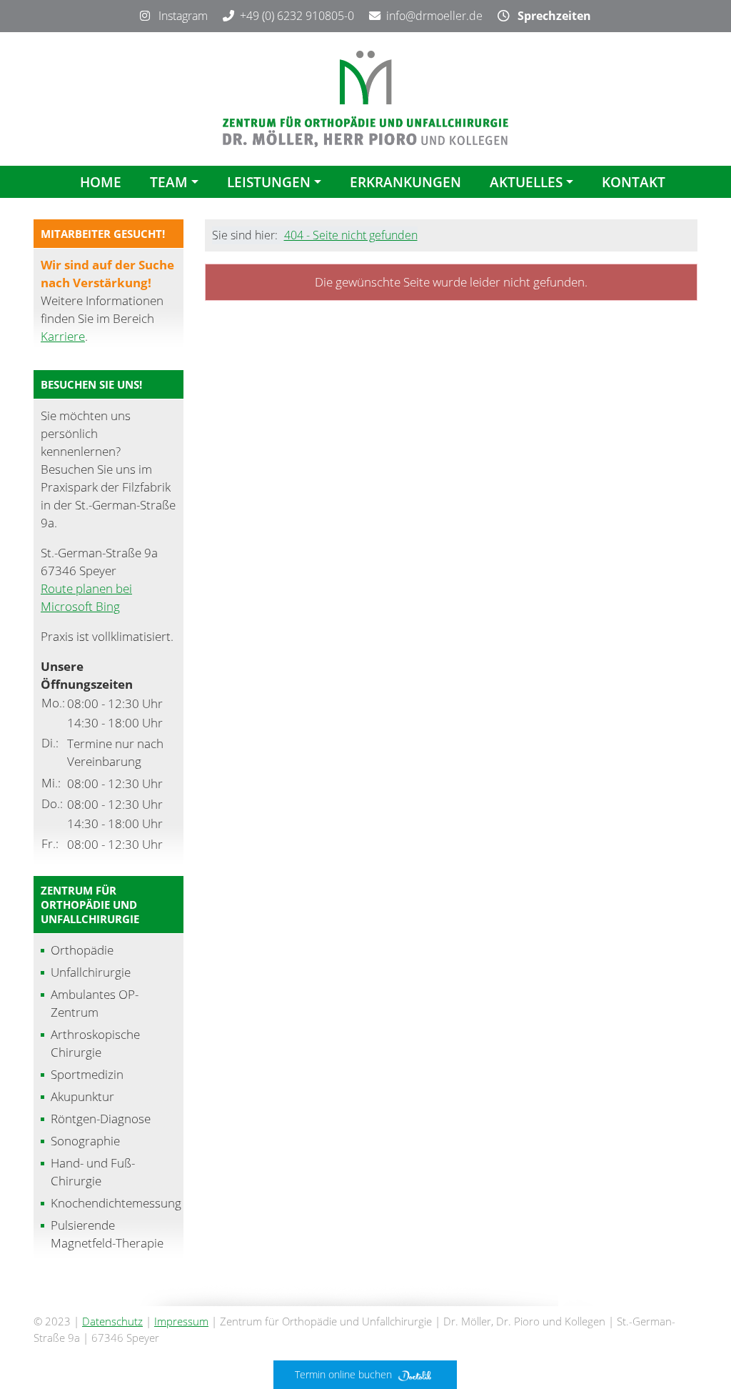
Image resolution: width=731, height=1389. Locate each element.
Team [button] (169, 182)
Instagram (179, 16)
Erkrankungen (405, 182)
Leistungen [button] (269, 182)
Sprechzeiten (550, 16)
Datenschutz (112, 1321)
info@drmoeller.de (434, 16)
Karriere (63, 336)
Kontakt (633, 182)
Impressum (181, 1321)
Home (100, 182)
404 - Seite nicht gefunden (351, 235)
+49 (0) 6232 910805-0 (297, 16)
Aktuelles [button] (526, 182)
